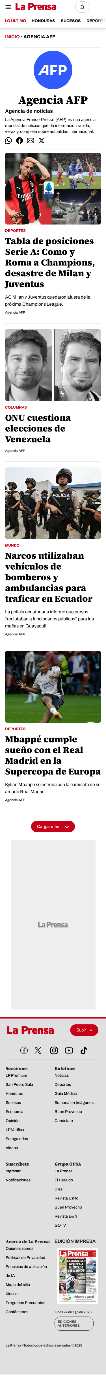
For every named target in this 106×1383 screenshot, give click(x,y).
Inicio (12, 36)
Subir (81, 1030)
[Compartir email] (30, 140)
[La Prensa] (36, 1030)
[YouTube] (67, 1049)
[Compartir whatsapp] (8, 140)
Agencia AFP (15, 312)
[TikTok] (82, 1049)
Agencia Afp (39, 36)
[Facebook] (23, 1049)
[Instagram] (52, 1049)
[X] (37, 1050)
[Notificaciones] (82, 7)
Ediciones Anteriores (69, 1324)
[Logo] (34, 7)
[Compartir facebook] (19, 140)
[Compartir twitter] (41, 140)
